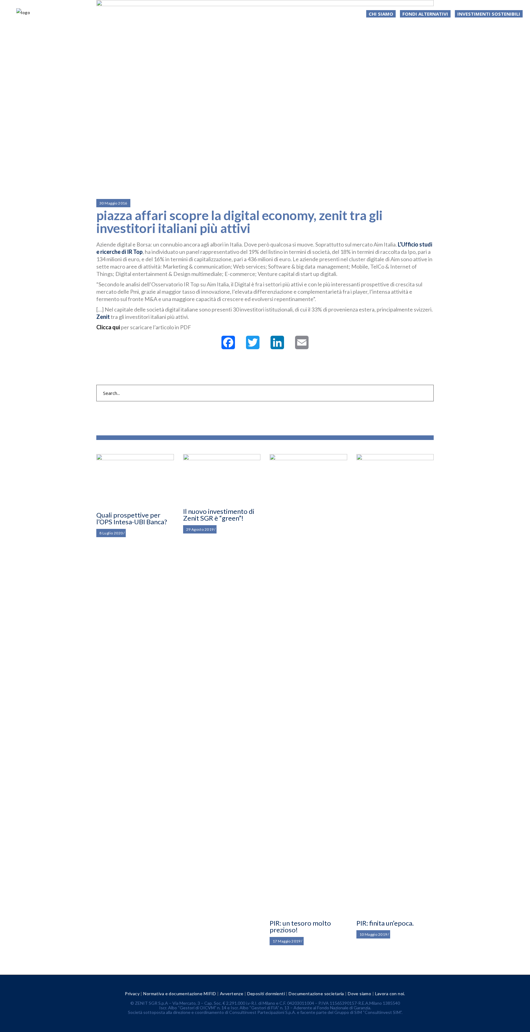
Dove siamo (359, 993)
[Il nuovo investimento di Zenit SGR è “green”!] (222, 478)
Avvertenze (231, 993)
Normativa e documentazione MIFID (179, 993)
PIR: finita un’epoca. (385, 923)
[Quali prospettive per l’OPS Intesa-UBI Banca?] (135, 480)
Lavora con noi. (390, 993)
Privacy (132, 993)
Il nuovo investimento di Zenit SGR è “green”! (218, 514)
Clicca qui (108, 327)
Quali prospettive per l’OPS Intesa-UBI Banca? (131, 518)
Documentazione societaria (316, 993)
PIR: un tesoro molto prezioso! (300, 926)
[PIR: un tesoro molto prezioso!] (308, 684)
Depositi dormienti (266, 993)
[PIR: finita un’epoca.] (395, 684)
